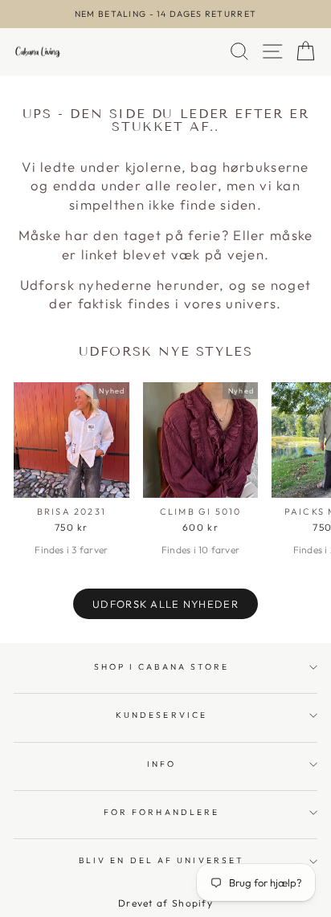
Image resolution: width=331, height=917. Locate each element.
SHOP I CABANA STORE (162, 667)
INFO (161, 764)
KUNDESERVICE (161, 715)
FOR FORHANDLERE (161, 812)
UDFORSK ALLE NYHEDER (165, 603)
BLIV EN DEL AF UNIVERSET (161, 860)
